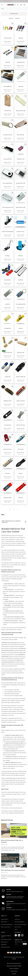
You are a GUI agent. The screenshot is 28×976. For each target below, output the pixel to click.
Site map (14, 973)
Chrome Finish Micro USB (7, 207)
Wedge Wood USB (7, 401)
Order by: (11, 18)
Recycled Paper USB (7, 352)
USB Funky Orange (7, 497)
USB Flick (20, 328)
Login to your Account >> (6, 927)
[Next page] (17, 509)
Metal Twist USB (20, 134)
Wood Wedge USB (7, 86)
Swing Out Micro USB (20, 183)
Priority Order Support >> (20, 921)
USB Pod (20, 473)
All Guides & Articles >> (5, 947)
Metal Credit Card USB (20, 207)
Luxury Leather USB (7, 159)
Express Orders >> (4, 942)
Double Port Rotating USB (7, 231)
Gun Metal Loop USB (7, 134)
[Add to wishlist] (12, 23)
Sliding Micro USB (20, 159)
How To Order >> (18, 927)
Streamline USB (7, 110)
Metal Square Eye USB (20, 110)
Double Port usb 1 (20, 231)
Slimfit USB (20, 280)
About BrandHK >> (5, 919)
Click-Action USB (7, 38)
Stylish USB (7, 304)
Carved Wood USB (20, 62)
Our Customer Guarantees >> (21, 924)
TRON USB (20, 38)
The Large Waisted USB (20, 304)
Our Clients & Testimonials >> (7, 924)
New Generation (7, 280)
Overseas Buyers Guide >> (6, 939)
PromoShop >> (4, 944)
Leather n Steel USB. (20, 401)
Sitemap (14, 958)
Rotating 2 (7, 255)
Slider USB (7, 62)
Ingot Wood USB (20, 352)
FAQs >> (16, 929)
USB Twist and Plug (20, 425)
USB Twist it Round (7, 449)
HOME (2, 8)
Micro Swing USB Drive (7, 183)
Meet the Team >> (4, 921)
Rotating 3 (20, 255)
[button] (2, 4)
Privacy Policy (14, 971)
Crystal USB (20, 86)
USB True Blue (21, 449)
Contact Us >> (17, 919)
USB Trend (7, 473)
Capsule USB (7, 376)
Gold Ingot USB (7, 328)
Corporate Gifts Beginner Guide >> (6, 936)
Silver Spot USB (7, 425)
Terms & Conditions (14, 968)
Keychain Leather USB (20, 376)
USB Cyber (20, 497)
